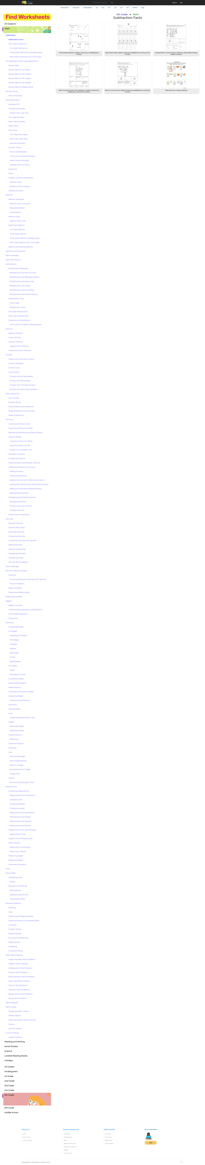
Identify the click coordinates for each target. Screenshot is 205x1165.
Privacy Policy (26, 1137)
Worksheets (65, 7)
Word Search (108, 1137)
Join (150, 1142)
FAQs (24, 1134)
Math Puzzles (108, 1140)
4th (115, 7)
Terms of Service (27, 1140)
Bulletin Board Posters (70, 1143)
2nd (103, 7)
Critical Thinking (109, 1143)
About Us (25, 1129)
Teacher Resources (71, 1129)
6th (128, 7)
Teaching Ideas (68, 1137)
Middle (135, 7)
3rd (109, 7)
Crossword (108, 1134)
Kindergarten (87, 7)
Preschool (76, 7)
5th (122, 7)
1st (97, 7)
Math (65, 1140)
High (142, 7)
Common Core (68, 1153)
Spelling (66, 1150)
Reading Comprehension (70, 1146)
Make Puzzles (109, 1129)
